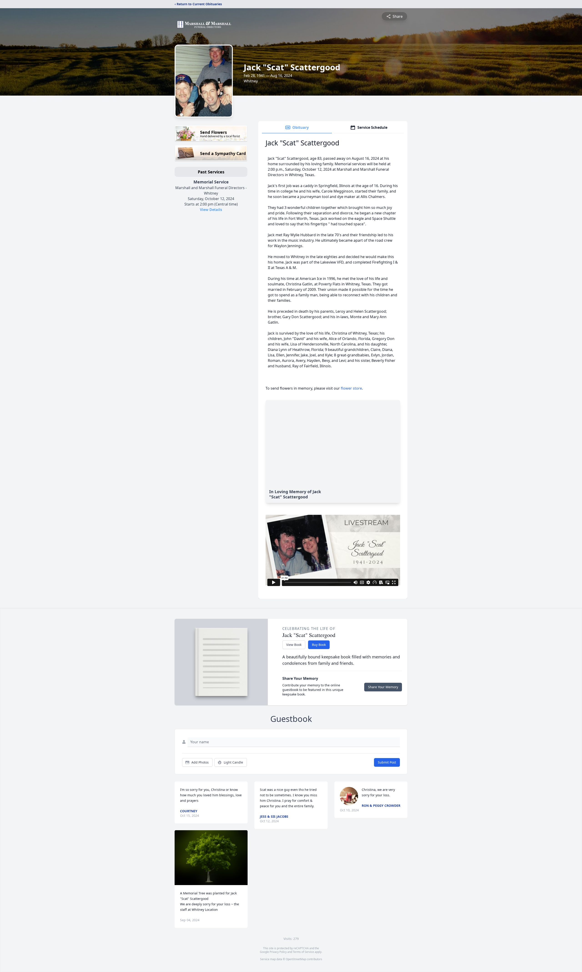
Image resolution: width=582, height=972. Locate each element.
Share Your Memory (383, 687)
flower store (351, 388)
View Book (293, 644)
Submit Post (387, 762)
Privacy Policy (278, 952)
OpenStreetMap (296, 959)
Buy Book (319, 644)
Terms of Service (303, 952)
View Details (211, 209)
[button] (211, 857)
